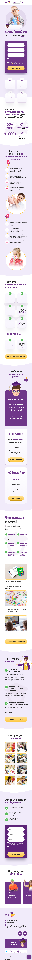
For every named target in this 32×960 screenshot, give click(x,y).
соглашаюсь (12, 842)
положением (11, 63)
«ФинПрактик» (11, 895)
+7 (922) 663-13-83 (11, 920)
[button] (16, 2)
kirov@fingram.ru (11, 922)
